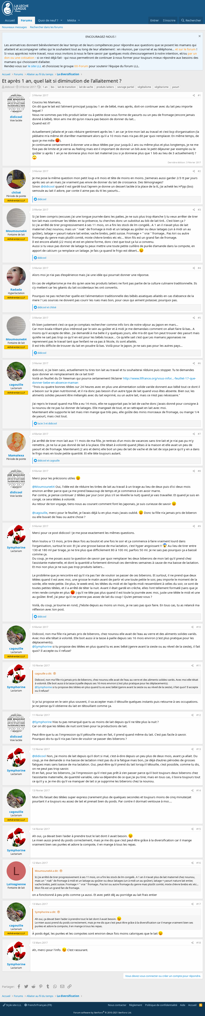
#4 (199, 268)
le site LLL (34, 66)
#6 (199, 363)
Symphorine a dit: (45, 912)
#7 (199, 434)
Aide (182, 1005)
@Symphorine (42, 646)
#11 (198, 665)
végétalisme (144, 87)
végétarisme (162, 87)
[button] (61, 20)
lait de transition (67, 87)
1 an (45, 87)
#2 (199, 171)
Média (71, 20)
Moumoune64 (16, 231)
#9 (199, 526)
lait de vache (86, 87)
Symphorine (16, 547)
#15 (198, 829)
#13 (198, 749)
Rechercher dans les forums (46, 27)
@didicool (47, 186)
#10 (198, 627)
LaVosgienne (16, 884)
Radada (16, 289)
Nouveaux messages (14, 27)
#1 (199, 95)
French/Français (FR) (39, 1005)
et (47, 307)
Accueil (10, 20)
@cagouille (39, 513)
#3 (199, 209)
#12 (198, 715)
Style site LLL (13, 1005)
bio (52, 87)
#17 (198, 904)
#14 (198, 790)
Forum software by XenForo (102, 1012)
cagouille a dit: (43, 673)
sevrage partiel (125, 87)
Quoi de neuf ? (48, 20)
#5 (199, 317)
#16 (198, 863)
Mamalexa (16, 455)
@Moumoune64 (43, 487)
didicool (9, 87)
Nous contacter (117, 1005)
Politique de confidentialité (161, 1005)
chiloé (16, 192)
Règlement (135, 1005)
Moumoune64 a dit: (46, 871)
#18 (198, 942)
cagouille (16, 384)
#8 (199, 471)
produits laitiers (105, 87)
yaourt (175, 87)
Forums (26, 20)
